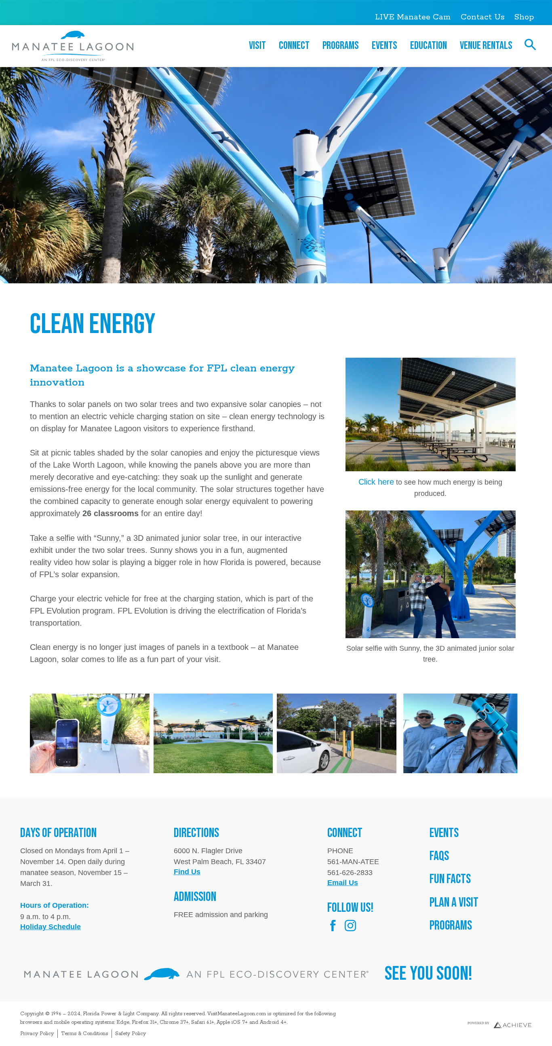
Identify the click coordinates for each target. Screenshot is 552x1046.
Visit (257, 45)
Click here (376, 482)
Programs (340, 45)
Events (384, 45)
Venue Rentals (486, 45)
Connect (294, 45)
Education (428, 45)
